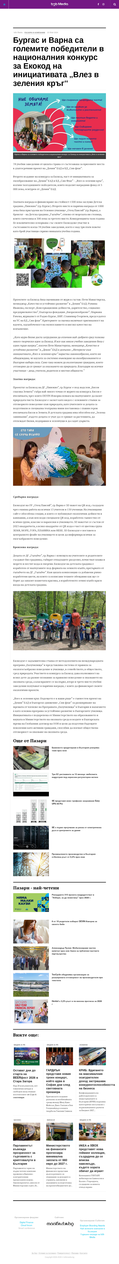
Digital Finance (26, 1222)
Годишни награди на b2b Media (92, 1236)
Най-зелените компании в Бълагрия (92, 1230)
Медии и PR (19, 1045)
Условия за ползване (47, 1253)
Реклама (75, 1253)
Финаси (51, 1120)
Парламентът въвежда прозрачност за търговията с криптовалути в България (24, 1154)
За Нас (34, 1253)
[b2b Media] (60, 4)
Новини (84, 1045)
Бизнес (17, 1120)
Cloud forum (26, 1225)
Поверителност (63, 1253)
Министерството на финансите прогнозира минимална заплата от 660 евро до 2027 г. (58, 1154)
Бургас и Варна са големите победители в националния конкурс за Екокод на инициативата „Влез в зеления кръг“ (58, 61)
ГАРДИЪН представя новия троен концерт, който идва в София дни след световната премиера (58, 1081)
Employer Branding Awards (92, 1225)
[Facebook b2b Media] (98, 4)
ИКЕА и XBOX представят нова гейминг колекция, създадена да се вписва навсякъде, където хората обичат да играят (92, 1158)
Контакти (83, 1253)
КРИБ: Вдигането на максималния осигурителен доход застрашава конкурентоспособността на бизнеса (97, 1079)
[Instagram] (103, 4)
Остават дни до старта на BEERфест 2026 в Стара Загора (25, 1075)
